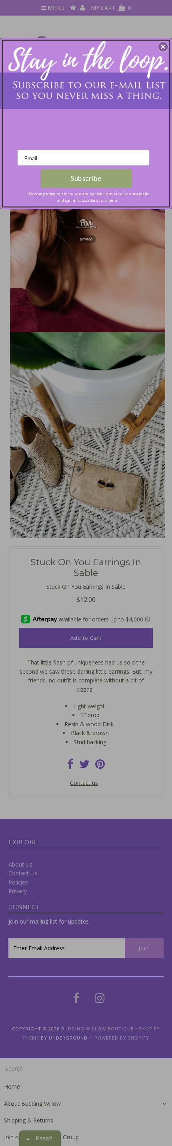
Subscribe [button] (85, 178)
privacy (86, 238)
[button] (163, 46)
